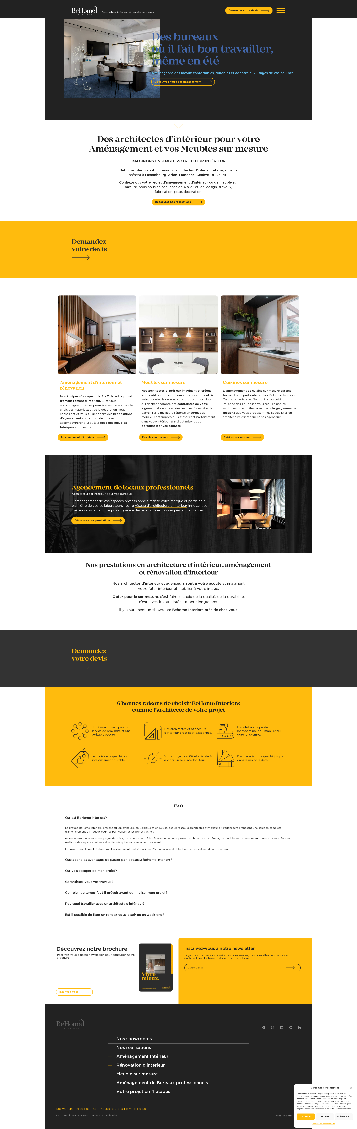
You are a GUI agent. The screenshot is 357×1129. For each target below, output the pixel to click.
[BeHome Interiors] (84, 9)
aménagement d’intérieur (187, 182)
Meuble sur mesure (137, 1074)
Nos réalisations (133, 1048)
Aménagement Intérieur (142, 1056)
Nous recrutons (112, 1109)
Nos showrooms (134, 1039)
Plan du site (61, 1115)
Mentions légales (80, 1115)
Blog (79, 1109)
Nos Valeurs (64, 1109)
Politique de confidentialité (323, 1124)
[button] (351, 1088)
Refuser (325, 1116)
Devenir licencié (137, 1109)
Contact (92, 1109)
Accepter (306, 1116)
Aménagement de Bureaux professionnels (162, 1083)
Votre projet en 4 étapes (143, 1092)
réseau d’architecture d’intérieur (161, 505)
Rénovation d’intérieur (140, 1065)
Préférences (344, 1116)
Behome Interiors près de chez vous (204, 610)
